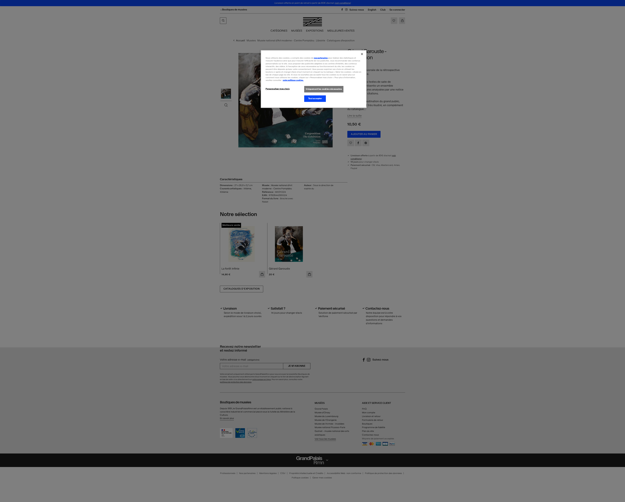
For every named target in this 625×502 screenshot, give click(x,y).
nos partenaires (321, 58)
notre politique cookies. (293, 80)
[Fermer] (362, 54)
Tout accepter (315, 98)
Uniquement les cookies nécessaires (324, 89)
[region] (314, 79)
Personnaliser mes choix (278, 89)
